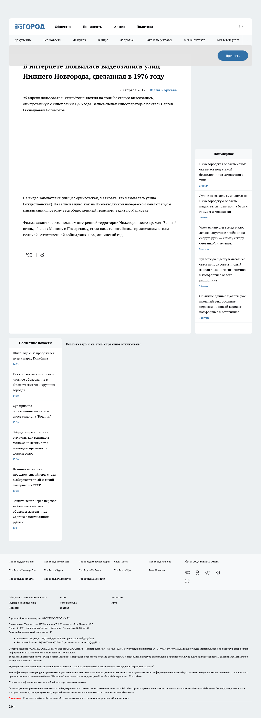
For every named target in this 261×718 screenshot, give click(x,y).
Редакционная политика (22, 602)
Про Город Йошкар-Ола (22, 570)
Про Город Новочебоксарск (94, 561)
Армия (119, 27)
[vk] (29, 255)
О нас (63, 597)
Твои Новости (157, 570)
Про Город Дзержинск (21, 561)
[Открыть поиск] (241, 26)
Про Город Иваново (160, 561)
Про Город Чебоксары (56, 561)
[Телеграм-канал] (207, 572)
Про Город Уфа (122, 570)
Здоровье (127, 40)
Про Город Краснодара (92, 578)
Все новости (52, 40)
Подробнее (135, 676)
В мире (103, 40)
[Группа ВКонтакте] (187, 572)
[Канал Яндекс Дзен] (218, 572)
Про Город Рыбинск (90, 570)
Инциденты (93, 27)
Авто (114, 602)
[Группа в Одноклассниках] (197, 572)
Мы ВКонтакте (194, 40)
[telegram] (43, 255)
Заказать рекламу (159, 40)
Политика (145, 27)
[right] (247, 40)
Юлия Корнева (163, 90)
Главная (64, 607)
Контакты (117, 597)
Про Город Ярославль (21, 578)
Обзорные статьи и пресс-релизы (28, 597)
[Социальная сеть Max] (187, 581)
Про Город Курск (53, 570)
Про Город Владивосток (57, 578)
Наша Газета (121, 561)
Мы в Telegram (228, 40)
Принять (233, 56)
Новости (14, 607)
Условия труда (68, 602)
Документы (23, 40)
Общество (63, 27)
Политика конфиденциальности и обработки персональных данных (47, 682)
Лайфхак (79, 40)
